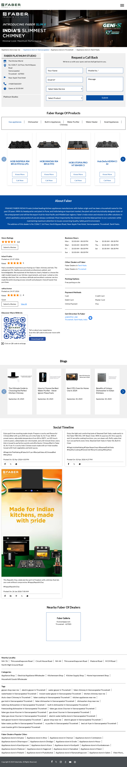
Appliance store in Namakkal (66, 749)
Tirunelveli (82, 269)
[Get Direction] (91, 319)
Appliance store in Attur (37, 738)
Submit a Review (9, 247)
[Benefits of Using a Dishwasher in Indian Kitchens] (107, 377)
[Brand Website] (75, 762)
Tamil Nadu (82, 265)
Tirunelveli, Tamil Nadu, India (76, 319)
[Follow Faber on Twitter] (56, 762)
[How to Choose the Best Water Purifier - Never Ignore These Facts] (49, 377)
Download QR (37, 339)
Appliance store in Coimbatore (88, 738)
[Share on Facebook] (5, 464)
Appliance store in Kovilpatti (67, 745)
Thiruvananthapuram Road (75, 661)
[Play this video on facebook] (32, 523)
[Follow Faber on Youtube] (70, 762)
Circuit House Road (44, 661)
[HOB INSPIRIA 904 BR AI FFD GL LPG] (19, 144)
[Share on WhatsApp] (16, 464)
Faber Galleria (63, 618)
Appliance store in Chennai (61, 738)
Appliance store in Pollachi (12, 752)
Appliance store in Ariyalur (12, 738)
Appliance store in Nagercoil (39, 749)
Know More (19, 174)
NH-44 (58, 661)
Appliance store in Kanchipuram (15, 745)
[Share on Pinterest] (16, 596)
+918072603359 (14, 84)
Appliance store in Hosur (89, 741)
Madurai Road (96, 661)
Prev (3, 159)
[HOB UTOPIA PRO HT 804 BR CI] (78, 145)
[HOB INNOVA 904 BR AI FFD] (49, 144)
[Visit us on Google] (66, 762)
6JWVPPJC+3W (71, 317)
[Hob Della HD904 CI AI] (107, 144)
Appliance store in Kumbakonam (95, 745)
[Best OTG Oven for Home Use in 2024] (78, 377)
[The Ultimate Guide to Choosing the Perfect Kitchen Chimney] (19, 377)
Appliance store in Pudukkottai (40, 752)
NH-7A (4, 661)
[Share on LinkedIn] (10, 596)
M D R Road (110, 661)
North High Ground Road (12, 665)
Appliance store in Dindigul (41, 741)
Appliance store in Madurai (13, 749)
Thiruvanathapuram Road (22, 661)
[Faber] (11, 5)
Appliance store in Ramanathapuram (71, 752)
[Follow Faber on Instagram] (61, 762)
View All (24, 304)
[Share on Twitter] (10, 464)
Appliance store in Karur (41, 745)
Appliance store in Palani (91, 749)
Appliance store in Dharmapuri (14, 741)
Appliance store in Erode (66, 741)
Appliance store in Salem (99, 752)
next (123, 159)
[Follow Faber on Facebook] (51, 762)
